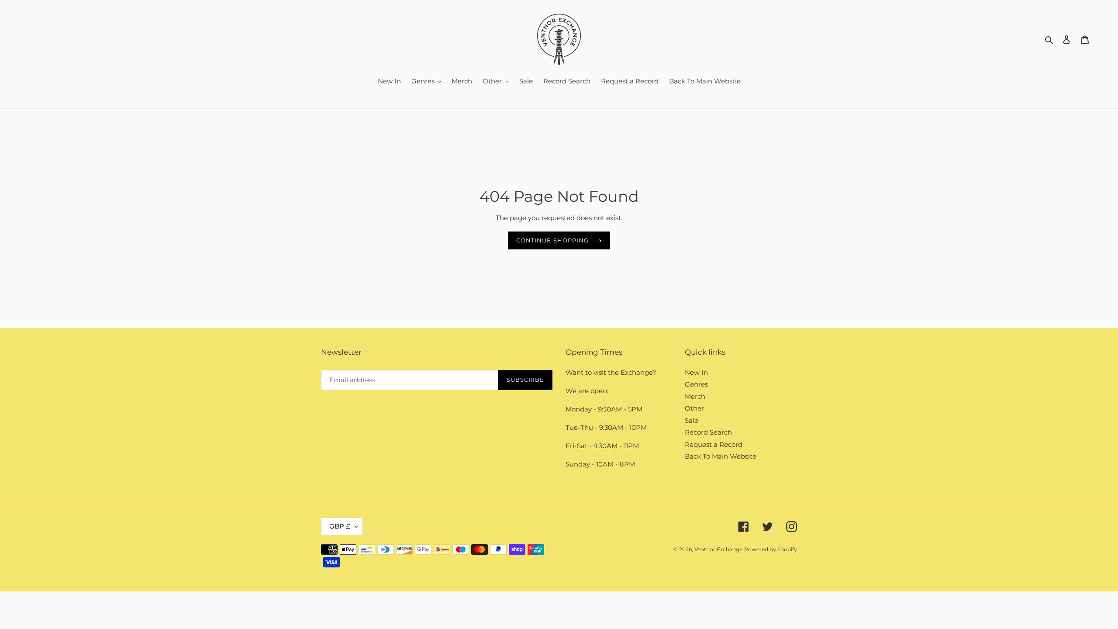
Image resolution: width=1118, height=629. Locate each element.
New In (696, 372)
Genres (696, 384)
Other (694, 408)
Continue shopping (552, 240)
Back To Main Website (720, 456)
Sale (691, 420)
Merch (695, 396)
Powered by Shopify (770, 549)
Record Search (708, 432)
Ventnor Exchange (718, 549)
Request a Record (713, 444)
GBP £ (339, 526)
